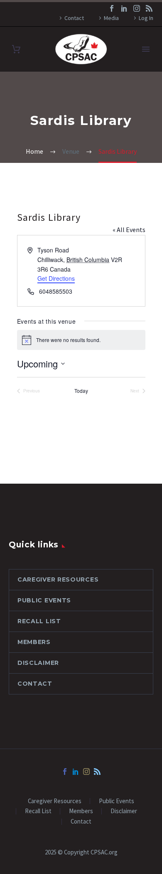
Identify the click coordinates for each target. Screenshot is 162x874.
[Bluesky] (149, 8)
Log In (146, 18)
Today (81, 390)
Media (111, 18)
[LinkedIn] (124, 8)
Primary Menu (145, 49)
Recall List (39, 621)
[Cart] (16, 49)
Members (34, 642)
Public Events (44, 600)
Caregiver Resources (57, 579)
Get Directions (56, 278)
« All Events (129, 229)
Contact (74, 18)
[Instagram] (136, 8)
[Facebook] (112, 8)
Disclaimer (38, 663)
